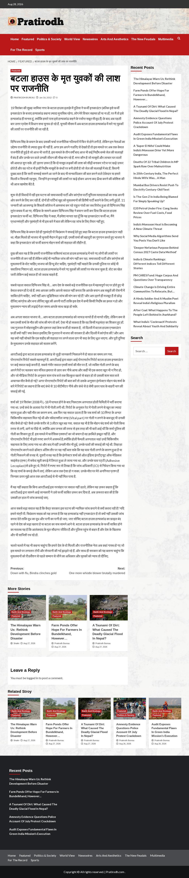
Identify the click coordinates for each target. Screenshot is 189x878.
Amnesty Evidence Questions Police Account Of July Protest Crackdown (153, 122)
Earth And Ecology (21, 612)
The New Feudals (143, 39)
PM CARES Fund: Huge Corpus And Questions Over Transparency (155, 277)
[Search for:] (149, 351)
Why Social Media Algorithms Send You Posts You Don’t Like (155, 238)
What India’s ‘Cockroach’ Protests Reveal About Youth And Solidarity (155, 324)
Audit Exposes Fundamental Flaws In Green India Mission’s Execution (155, 136)
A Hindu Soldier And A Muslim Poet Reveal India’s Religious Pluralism (155, 301)
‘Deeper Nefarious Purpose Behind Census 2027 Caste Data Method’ (155, 250)
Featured (28, 39)
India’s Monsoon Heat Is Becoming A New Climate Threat (155, 226)
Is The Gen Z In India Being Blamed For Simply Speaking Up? (155, 199)
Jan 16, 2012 (45, 97)
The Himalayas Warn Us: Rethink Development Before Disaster (154, 81)
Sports (40, 49)
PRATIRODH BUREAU (24, 97)
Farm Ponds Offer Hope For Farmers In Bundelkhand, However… (151, 95)
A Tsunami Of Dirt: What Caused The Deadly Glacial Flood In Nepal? (155, 109)
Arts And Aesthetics (114, 39)
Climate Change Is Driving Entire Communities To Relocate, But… (154, 289)
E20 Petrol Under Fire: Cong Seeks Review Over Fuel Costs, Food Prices (155, 213)
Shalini (16, 643)
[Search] (179, 38)
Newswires (90, 39)
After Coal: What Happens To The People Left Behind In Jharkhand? (155, 312)
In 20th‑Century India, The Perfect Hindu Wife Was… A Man (155, 176)
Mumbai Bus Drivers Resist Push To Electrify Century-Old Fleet (155, 187)
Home (15, 39)
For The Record (21, 49)
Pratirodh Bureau (62, 643)
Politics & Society (49, 39)
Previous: (33, 571)
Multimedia (165, 39)
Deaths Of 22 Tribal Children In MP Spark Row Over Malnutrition (155, 164)
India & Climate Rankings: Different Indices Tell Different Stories (154, 264)
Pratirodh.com (115, 872)
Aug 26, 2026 (125, 744)
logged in (32, 678)
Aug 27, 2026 (29, 643)
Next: (97, 571)
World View (72, 39)
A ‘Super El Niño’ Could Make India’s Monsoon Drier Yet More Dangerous (153, 150)
